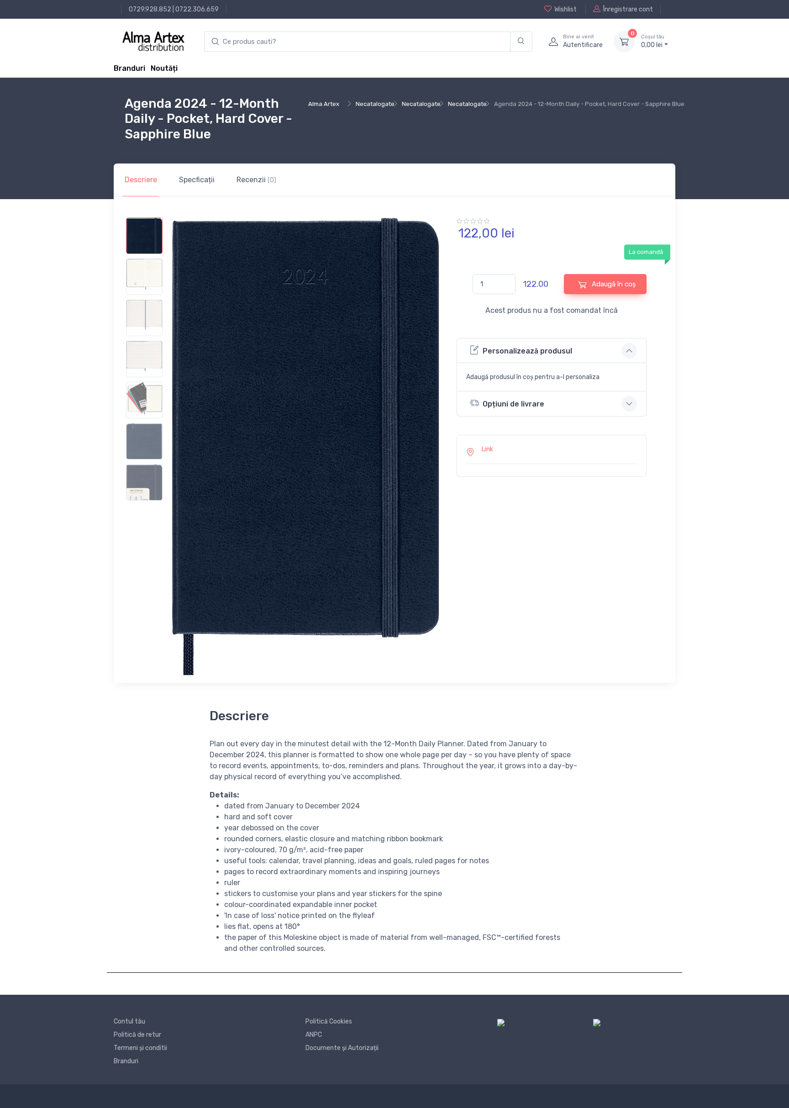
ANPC (313, 1035)
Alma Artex (323, 103)
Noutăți (164, 68)
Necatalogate (375, 103)
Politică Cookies (328, 1021)
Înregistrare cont (628, 9)
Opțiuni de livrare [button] (513, 404)
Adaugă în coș (613, 284)
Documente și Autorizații (342, 1048)
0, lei (652, 41)
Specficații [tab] (197, 179)
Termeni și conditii (140, 1048)
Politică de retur (137, 1035)
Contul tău (129, 1021)
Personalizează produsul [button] (527, 351)
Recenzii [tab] (256, 179)
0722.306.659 (197, 9)
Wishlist (565, 9)
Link (487, 449)
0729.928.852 (150, 9)
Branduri (129, 68)
